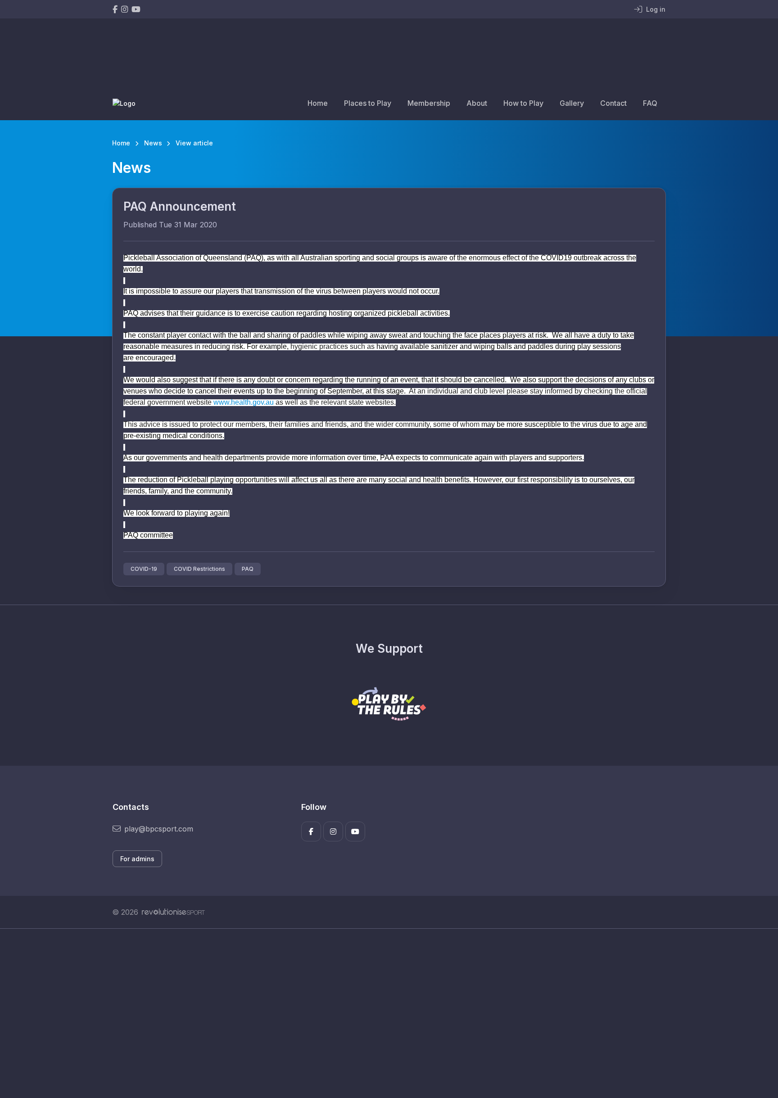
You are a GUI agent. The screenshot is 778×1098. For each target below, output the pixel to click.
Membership (428, 103)
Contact (613, 103)
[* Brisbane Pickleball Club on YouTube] (135, 9)
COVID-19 (144, 568)
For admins (137, 859)
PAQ (247, 568)
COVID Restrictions (199, 568)
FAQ (650, 103)
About (476, 103)
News (153, 143)
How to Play (523, 103)
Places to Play (367, 103)
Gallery (572, 103)
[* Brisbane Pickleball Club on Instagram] (124, 9)
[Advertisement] (382, 1013)
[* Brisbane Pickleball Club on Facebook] (115, 9)
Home (318, 103)
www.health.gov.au (243, 402)
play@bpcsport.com (158, 828)
